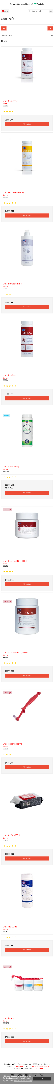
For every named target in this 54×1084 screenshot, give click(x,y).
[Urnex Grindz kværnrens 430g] (27, 163)
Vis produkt (27, 124)
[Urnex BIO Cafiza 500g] (27, 437)
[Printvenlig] (52, 35)
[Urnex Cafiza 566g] (27, 346)
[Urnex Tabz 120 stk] (27, 898)
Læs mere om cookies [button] (23, 1081)
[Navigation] (4, 28)
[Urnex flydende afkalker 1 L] (27, 255)
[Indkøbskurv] (50, 28)
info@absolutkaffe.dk (40, 1066)
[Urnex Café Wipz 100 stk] (27, 806)
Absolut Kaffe (7, 18)
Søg (50, 11)
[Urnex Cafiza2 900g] (27, 72)
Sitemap (39, 1069)
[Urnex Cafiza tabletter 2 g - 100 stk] (27, 623)
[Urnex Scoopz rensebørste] (27, 715)
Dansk (6, 11)
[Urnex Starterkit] (27, 989)
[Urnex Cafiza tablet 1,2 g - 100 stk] (27, 532)
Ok (42, 1078)
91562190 (20, 1066)
